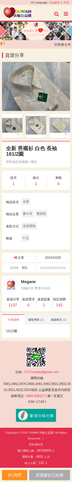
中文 (66, 2)
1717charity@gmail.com (41, 372)
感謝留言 (58, 319)
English (54, 2)
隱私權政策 (36, 444)
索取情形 (36, 319)
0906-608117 (35, 396)
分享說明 (13, 319)
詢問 (16, 475)
